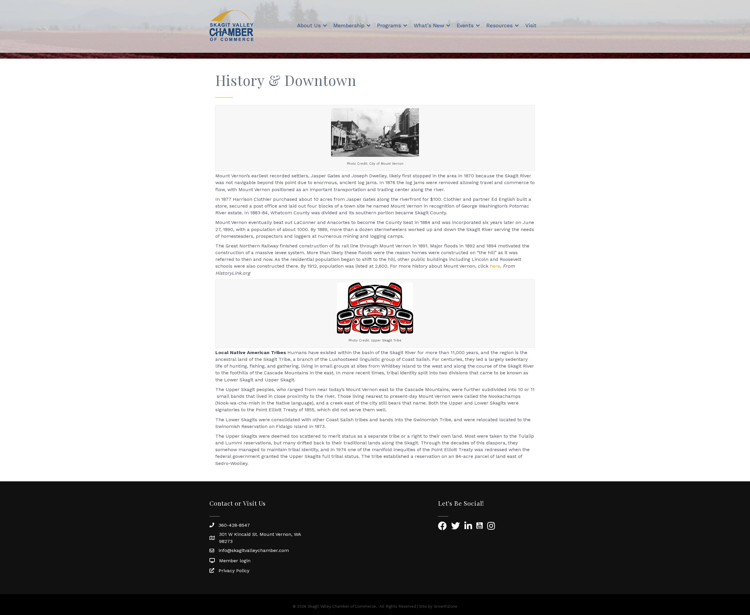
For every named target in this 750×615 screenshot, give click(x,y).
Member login (234, 560)
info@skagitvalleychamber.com (254, 550)
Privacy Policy (234, 570)
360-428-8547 (234, 525)
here (495, 266)
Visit (530, 25)
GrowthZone (445, 606)
